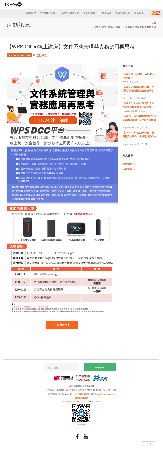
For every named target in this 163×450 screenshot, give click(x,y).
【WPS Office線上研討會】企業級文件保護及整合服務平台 (138, 88)
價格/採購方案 (122, 13)
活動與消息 (89, 13)
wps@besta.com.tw (106, 394)
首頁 (154, 23)
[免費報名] (62, 104)
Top (149, 444)
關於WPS (31, 13)
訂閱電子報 (100, 367)
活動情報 (127, 169)
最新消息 (127, 163)
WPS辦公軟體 (47, 13)
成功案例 (139, 13)
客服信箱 (81, 424)
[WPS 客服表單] (81, 413)
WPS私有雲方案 (70, 13)
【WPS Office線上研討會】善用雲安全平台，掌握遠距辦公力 (139, 134)
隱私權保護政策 (81, 397)
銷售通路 (106, 13)
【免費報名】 (62, 324)
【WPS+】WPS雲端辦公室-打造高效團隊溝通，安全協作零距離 (139, 117)
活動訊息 (41, 55)
